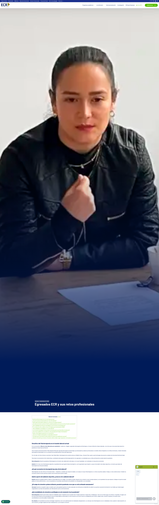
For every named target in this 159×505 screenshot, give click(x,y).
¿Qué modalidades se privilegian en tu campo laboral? (43, 428)
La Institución (99, 5)
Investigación (121, 5)
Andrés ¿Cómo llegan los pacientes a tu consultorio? (43, 433)
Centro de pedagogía (53, 1)
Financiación (10, 1)
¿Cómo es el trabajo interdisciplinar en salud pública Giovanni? (45, 434)
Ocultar (59, 416)
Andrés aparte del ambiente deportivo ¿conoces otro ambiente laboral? (47, 422)
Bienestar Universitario (24, 1)
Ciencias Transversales (34, 1)
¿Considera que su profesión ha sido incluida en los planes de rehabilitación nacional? (49, 436)
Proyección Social (44, 1)
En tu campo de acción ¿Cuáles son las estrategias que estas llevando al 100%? (48, 427)
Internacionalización (111, 5)
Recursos (60, 1)
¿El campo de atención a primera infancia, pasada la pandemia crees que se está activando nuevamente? (53, 423)
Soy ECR (140, 5)
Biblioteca (16, 1)
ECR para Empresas (130, 5)
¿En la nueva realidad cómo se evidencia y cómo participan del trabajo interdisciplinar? (49, 431)
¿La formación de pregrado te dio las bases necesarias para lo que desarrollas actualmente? (51, 430)
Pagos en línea (4, 1)
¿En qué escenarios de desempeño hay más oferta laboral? (44, 420)
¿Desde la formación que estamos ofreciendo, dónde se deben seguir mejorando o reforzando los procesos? (54, 438)
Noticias (37, 401)
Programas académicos (87, 5)
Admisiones (150, 5)
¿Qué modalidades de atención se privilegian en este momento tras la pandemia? (48, 425)
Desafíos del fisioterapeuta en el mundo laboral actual (43, 419)
